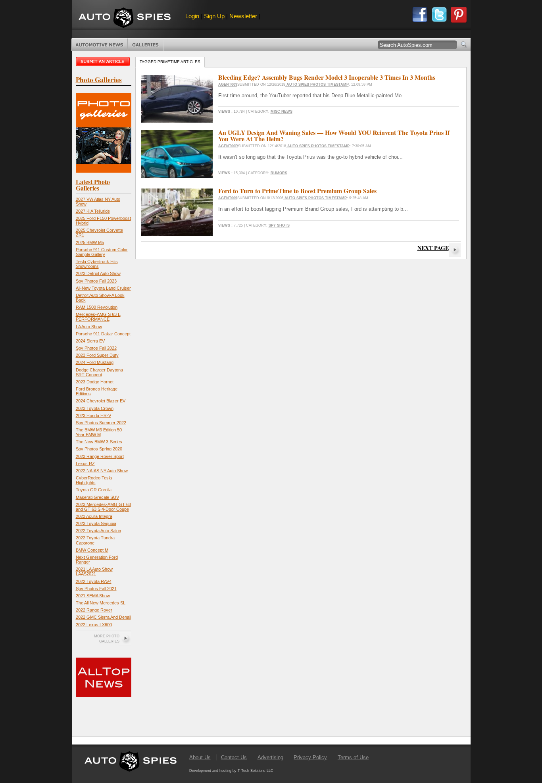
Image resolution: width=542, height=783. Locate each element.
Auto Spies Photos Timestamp (317, 85)
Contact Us (234, 757)
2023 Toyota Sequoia (96, 523)
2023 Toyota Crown (94, 408)
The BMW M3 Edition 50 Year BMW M (99, 432)
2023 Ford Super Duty (97, 355)
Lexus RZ (85, 463)
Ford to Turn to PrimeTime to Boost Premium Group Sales (297, 190)
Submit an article (103, 61)
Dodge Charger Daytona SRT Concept (99, 372)
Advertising (270, 757)
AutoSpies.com (124, 18)
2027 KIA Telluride (93, 211)
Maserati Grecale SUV (97, 497)
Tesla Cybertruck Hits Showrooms (97, 264)
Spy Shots (279, 225)
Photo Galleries (145, 44)
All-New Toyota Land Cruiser (103, 288)
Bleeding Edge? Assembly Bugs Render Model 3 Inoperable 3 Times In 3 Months (326, 77)
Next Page (433, 248)
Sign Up (214, 16)
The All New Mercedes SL (100, 602)
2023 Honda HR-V (93, 415)
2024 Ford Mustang (94, 362)
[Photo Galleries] (103, 171)
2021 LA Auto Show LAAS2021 (94, 571)
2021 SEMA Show (93, 595)
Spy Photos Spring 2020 (99, 448)
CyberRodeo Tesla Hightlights (94, 480)
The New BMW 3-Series (99, 441)
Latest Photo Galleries (93, 184)
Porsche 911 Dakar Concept (103, 333)
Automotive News (99, 44)
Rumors (279, 173)
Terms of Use (353, 757)
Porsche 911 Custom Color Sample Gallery (102, 252)
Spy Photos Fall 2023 (96, 281)
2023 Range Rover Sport (100, 456)
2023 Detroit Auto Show (98, 273)
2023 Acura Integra (94, 516)
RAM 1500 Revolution (96, 307)
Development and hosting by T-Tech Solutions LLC (231, 771)
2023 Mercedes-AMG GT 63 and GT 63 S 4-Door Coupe (103, 507)
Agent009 (227, 85)
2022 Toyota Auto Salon (98, 530)
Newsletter (243, 16)
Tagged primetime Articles (170, 62)
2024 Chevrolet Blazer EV (100, 400)
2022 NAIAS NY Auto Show (102, 470)
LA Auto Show (89, 326)
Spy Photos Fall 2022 (96, 348)
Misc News (281, 112)
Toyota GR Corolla (93, 489)
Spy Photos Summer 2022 (101, 422)
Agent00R (228, 146)
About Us (200, 757)
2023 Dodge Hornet (94, 381)
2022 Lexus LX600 (94, 624)
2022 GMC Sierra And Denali (103, 617)
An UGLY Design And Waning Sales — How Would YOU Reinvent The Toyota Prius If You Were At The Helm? (334, 135)
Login (192, 16)
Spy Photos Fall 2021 (96, 588)
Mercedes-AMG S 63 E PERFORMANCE (98, 316)
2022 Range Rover (94, 610)
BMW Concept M (92, 550)
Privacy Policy (310, 757)
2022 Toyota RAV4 (93, 581)
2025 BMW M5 (90, 242)
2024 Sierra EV (90, 341)
